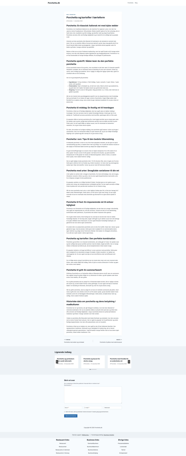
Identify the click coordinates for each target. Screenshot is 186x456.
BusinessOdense (93, 450)
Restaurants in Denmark (63, 450)
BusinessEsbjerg (93, 453)
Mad (67, 14)
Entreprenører (123, 453)
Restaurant (63, 443)
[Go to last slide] (57, 362)
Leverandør (123, 446)
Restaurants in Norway (62, 453)
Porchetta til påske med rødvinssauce (111, 341)
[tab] (91, 369)
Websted (107, 407)
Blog (136, 3)
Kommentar (68, 385)
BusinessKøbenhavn (93, 446)
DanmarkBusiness (93, 443)
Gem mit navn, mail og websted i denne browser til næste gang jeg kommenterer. (87, 411)
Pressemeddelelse (123, 443)
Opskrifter (72, 14)
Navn (67, 407)
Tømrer (123, 450)
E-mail (87, 407)
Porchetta (130, 3)
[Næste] (129, 362)
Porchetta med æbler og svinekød (74, 341)
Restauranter (62, 446)
